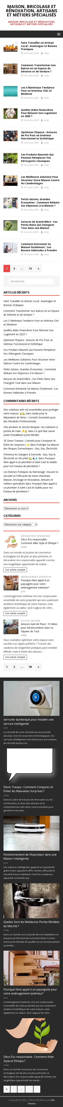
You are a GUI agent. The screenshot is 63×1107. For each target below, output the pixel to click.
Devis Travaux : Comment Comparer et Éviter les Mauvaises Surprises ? (28, 789)
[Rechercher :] (31, 281)
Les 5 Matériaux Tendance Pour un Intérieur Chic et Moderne (37, 90)
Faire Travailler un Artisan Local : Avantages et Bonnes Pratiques (39, 46)
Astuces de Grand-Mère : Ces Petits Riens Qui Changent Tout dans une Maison (39, 225)
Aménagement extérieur (36, 577)
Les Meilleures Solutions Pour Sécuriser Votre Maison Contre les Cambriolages (40, 180)
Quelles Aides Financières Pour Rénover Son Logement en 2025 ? (39, 113)
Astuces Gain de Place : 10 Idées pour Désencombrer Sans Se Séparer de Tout (39, 627)
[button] (58, 33)
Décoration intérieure (35, 536)
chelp (46, 53)
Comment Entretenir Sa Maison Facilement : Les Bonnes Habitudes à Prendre (39, 247)
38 (30, 666)
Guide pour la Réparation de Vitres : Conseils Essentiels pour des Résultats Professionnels (30, 417)
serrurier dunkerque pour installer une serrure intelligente (29, 721)
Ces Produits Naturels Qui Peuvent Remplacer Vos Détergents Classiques (37, 157)
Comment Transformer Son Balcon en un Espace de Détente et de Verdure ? (38, 68)
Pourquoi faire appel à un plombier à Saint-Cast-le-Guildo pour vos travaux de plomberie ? (30, 462)
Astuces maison (30, 621)
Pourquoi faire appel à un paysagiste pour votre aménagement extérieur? (35, 584)
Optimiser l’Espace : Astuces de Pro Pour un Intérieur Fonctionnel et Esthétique (39, 135)
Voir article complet (15, 569)
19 (29, 1089)
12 (30, 268)
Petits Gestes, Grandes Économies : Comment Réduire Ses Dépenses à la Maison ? (40, 202)
